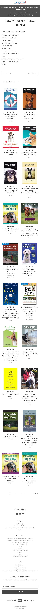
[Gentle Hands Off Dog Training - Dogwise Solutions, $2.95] (10, 173)
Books (20, 546)
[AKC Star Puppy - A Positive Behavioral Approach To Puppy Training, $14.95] (29, 254)
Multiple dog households (10, 54)
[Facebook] (17, 514)
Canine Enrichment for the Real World (10, 230)
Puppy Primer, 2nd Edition (10, 154)
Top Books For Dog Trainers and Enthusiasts (20, 538)
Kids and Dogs (6, 48)
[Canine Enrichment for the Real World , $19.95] (10, 213)
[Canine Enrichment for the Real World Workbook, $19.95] (10, 463)
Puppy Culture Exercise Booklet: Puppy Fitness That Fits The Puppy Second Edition (29, 398)
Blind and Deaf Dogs (8, 38)
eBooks (20, 548)
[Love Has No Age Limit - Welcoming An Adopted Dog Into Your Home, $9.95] (29, 173)
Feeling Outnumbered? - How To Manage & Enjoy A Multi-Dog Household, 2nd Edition (29, 441)
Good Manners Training (9, 43)
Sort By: (5, 81)
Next (35, 493)
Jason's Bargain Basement (20, 556)
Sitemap (20, 530)
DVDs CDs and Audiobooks (20, 550)
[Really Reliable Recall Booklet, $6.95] (10, 379)
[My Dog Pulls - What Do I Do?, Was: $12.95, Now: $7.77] (10, 254)
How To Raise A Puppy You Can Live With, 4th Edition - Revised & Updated (29, 310)
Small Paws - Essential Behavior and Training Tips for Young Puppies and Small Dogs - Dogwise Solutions (10, 356)
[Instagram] (20, 514)
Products (20, 554)
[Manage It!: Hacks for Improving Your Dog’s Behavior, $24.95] (29, 336)
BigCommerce (23, 606)
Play (3, 56)
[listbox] (14, 81)
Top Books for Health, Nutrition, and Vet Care (20, 540)
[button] (20, 73)
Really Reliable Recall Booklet (10, 395)
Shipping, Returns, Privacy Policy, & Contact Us (20, 528)
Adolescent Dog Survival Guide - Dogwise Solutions (29, 116)
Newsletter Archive (20, 526)
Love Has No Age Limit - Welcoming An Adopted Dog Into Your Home (29, 192)
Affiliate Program (20, 524)
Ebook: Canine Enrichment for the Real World (30, 481)
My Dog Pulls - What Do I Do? (10, 270)
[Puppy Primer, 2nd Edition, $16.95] (10, 137)
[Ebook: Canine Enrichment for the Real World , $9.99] (29, 463)
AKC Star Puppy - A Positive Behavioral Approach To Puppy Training (29, 272)
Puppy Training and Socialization (12, 59)
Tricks (4, 64)
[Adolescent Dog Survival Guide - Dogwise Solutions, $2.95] (29, 99)
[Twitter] (23, 514)
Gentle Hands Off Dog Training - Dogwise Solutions (10, 191)
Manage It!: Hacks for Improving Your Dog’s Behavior (29, 354)
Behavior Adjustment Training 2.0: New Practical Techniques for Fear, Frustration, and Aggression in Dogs (10, 313)
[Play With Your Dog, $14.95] (10, 421)
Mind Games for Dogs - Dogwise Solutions (29, 154)
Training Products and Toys (10, 61)
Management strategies (10, 51)
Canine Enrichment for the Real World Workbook (10, 479)
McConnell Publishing (20, 544)
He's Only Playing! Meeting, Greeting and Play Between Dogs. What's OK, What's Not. (29, 232)
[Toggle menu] (2, 2)
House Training (7, 46)
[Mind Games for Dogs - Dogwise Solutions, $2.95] (29, 137)
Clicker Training (7, 40)
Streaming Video (20, 552)
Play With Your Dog (10, 436)
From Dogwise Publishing (20, 542)
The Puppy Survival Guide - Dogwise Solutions (10, 116)
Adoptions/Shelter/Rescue (10, 35)
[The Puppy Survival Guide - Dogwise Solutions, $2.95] (10, 99)
